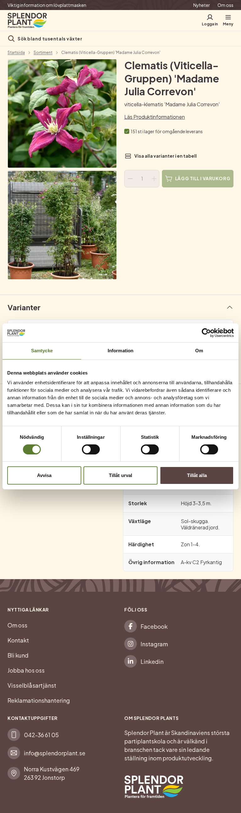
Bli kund (18, 655)
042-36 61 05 (41, 734)
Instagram (154, 644)
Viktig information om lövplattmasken (47, 5)
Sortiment (43, 52)
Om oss (225, 5)
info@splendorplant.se (54, 753)
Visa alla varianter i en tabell (165, 156)
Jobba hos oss (26, 670)
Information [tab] (120, 350)
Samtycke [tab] (42, 350)
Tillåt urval (120, 475)
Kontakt (18, 640)
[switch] (91, 449)
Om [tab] (199, 350)
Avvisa (44, 475)
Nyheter (201, 5)
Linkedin (152, 661)
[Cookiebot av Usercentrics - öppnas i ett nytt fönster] (206, 333)
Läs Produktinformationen (154, 116)
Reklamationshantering (39, 700)
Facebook (154, 626)
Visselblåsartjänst (32, 685)
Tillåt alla (197, 475)
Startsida (16, 52)
